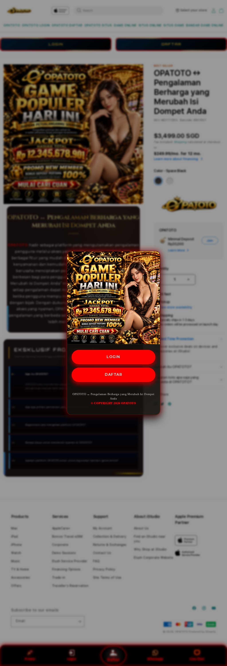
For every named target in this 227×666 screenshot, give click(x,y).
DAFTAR (113, 374)
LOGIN (113, 357)
